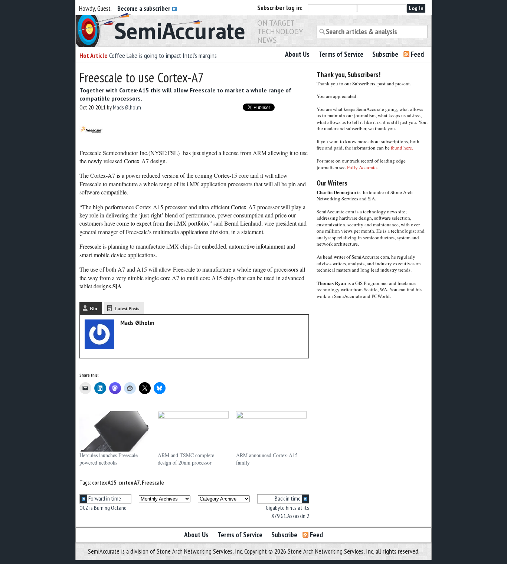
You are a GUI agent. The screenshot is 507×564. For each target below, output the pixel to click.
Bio (93, 308)
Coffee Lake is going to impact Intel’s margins (163, 55)
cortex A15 (104, 482)
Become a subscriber (144, 8)
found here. (402, 147)
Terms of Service (340, 54)
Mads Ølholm (127, 107)
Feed (417, 54)
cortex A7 (129, 482)
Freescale (153, 482)
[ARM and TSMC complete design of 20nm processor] (193, 431)
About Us (297, 54)
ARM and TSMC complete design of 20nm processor (186, 459)
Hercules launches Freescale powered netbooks (108, 459)
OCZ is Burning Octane (103, 507)
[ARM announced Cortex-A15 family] (271, 431)
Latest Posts (126, 308)
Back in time (288, 498)
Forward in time (104, 498)
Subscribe (385, 54)
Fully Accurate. (362, 167)
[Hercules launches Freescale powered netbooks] (114, 431)
